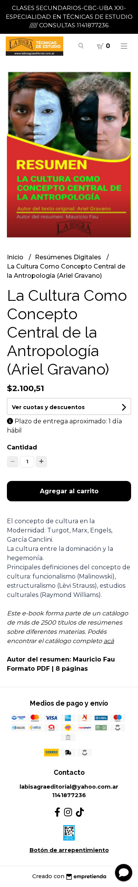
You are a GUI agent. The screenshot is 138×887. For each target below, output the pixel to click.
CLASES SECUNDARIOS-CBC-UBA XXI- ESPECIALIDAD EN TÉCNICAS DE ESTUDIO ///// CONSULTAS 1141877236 (69, 16)
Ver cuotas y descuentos (48, 407)
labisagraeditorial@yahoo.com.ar (69, 786)
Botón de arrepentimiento (69, 850)
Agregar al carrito (69, 491)
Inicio (16, 257)
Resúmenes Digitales (69, 257)
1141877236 (69, 795)
